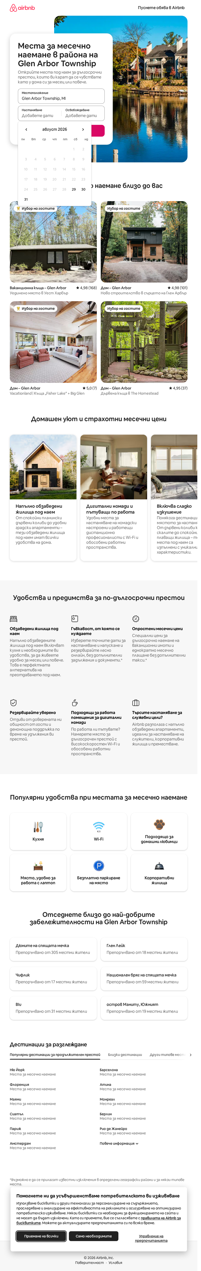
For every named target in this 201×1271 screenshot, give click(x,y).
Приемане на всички (41, 1236)
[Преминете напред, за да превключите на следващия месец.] (82, 129)
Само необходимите (93, 1236)
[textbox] (39, 115)
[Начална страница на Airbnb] (22, 7)
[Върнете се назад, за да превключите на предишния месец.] (26, 129)
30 (83, 189)
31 (26, 199)
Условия (115, 1262)
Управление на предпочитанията (151, 1238)
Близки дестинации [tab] (125, 1054)
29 (74, 189)
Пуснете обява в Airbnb (161, 7)
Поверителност (89, 1262)
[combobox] (61, 98)
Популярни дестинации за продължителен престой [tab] (55, 1054)
